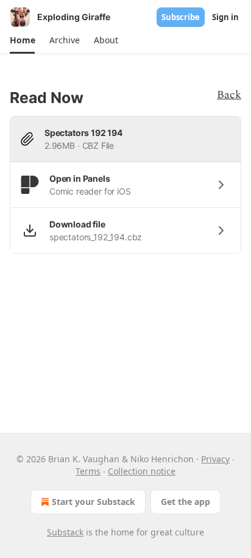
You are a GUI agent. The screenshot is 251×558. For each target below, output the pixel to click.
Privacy (215, 459)
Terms (88, 471)
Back (229, 95)
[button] (22, 40)
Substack (65, 532)
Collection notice (141, 471)
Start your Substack (93, 501)
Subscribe (180, 17)
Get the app (185, 501)
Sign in (225, 17)
